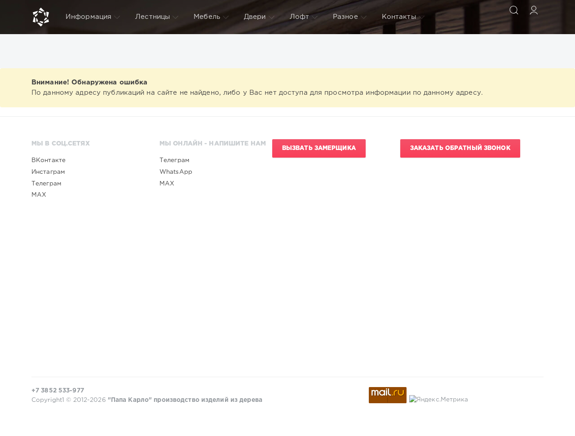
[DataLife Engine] (41, 17)
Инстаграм (48, 172)
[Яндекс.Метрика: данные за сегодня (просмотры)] (439, 399)
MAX (38, 195)
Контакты (399, 17)
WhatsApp (175, 172)
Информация (88, 17)
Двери (255, 17)
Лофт (299, 17)
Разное (345, 17)
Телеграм (46, 183)
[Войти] (534, 10)
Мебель (207, 17)
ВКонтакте (48, 160)
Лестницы (152, 17)
